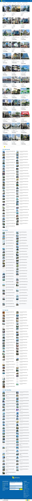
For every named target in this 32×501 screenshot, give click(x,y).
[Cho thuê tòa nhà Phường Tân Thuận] (17, 190)
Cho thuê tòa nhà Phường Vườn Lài (24, 192)
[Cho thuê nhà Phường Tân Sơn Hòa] (17, 329)
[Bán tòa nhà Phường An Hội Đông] (4, 287)
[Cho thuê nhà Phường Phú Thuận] (4, 351)
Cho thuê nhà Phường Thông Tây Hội (10, 372)
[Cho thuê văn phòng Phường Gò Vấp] (17, 450)
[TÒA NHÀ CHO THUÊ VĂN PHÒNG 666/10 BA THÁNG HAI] (25, 102)
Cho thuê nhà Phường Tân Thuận (24, 350)
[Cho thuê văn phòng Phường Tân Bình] (4, 413)
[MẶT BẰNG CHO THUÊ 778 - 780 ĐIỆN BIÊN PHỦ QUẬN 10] (25, 137)
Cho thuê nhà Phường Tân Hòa (9, 325)
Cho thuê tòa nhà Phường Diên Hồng (10, 192)
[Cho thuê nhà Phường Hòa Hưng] (4, 356)
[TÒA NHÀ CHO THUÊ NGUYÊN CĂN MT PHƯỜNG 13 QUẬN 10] (7, 56)
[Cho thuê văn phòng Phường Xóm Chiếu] (17, 441)
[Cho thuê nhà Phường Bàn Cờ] (17, 318)
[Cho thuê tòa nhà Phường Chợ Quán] (17, 182)
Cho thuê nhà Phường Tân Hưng (10, 347)
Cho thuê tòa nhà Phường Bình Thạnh (10, 178)
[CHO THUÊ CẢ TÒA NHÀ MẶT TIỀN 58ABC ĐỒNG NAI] (16, 114)
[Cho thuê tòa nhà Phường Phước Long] (17, 201)
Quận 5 (18, 4)
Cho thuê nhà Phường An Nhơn (9, 369)
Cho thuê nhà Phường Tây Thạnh (10, 375)
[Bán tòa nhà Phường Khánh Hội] (4, 279)
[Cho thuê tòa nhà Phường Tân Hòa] (4, 165)
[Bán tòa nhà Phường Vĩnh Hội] (17, 276)
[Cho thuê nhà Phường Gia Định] (17, 340)
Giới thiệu (4, 2)
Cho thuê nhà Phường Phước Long (24, 361)
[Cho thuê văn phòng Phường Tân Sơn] (17, 413)
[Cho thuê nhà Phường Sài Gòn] (17, 312)
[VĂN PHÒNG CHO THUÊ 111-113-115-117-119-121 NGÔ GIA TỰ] (25, 68)
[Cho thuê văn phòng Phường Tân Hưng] (4, 430)
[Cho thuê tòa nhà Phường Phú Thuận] (4, 190)
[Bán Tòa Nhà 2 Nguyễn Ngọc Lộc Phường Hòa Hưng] (25, 8)
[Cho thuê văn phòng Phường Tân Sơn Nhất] (17, 406)
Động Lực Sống (26, 496)
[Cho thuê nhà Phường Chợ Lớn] (17, 345)
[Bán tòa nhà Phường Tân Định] (17, 235)
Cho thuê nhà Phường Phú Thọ (9, 380)
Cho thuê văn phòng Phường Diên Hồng (10, 435)
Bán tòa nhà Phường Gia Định (23, 259)
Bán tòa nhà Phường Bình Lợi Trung (10, 262)
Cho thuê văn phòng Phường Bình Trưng (11, 403)
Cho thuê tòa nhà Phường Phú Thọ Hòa (10, 217)
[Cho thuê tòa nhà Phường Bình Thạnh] (4, 179)
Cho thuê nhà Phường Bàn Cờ (23, 317)
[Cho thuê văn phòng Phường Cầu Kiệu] (4, 418)
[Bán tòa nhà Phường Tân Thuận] (17, 271)
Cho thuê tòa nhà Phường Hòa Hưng (10, 195)
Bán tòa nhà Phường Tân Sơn (23, 251)
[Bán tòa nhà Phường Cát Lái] (17, 243)
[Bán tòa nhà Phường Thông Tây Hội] (4, 293)
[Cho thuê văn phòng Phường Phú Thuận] (4, 433)
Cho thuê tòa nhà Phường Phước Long (24, 200)
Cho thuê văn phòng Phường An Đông (10, 427)
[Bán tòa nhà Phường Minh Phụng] (4, 304)
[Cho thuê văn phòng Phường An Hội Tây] (17, 447)
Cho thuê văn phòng (24, 2)
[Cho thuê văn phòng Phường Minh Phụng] (4, 469)
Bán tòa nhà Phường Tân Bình (9, 251)
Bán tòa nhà (14, 2)
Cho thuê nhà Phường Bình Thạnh (10, 339)
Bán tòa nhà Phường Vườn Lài (23, 273)
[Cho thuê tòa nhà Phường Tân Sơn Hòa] (17, 168)
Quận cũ (4, 4)
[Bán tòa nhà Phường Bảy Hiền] (4, 249)
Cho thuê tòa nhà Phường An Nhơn (10, 209)
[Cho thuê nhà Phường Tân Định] (17, 315)
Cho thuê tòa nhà (9, 2)
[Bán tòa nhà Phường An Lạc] (17, 304)
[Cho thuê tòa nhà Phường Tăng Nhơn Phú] (4, 204)
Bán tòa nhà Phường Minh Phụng (10, 303)
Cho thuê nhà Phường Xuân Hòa (10, 317)
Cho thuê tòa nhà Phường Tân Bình (10, 170)
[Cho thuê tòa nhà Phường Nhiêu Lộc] (4, 160)
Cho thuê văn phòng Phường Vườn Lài (24, 435)
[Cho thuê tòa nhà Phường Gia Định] (17, 179)
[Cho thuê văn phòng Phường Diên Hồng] (4, 436)
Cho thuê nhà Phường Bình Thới (23, 380)
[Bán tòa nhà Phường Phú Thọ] (4, 301)
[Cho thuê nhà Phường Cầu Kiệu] (4, 337)
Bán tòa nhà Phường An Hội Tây (23, 284)
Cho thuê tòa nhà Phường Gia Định (24, 178)
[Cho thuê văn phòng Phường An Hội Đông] (4, 450)
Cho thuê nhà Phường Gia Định (23, 339)
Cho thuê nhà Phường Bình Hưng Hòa (10, 386)
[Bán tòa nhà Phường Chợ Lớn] (17, 265)
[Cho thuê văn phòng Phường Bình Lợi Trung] (4, 424)
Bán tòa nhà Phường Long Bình (9, 281)
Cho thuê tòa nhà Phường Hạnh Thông (24, 209)
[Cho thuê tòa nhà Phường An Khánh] (17, 160)
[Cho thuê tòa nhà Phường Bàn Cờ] (17, 157)
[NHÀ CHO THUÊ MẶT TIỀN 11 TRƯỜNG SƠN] (25, 114)
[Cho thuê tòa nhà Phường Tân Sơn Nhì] (17, 215)
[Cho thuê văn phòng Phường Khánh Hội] (4, 441)
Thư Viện (25, 481)
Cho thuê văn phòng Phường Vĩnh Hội (24, 438)
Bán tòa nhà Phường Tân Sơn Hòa (24, 248)
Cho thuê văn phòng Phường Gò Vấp (24, 450)
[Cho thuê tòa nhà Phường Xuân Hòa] (4, 157)
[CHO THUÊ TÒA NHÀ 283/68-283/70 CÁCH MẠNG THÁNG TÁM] (16, 102)
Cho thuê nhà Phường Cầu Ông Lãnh (10, 314)
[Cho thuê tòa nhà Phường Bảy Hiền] (4, 168)
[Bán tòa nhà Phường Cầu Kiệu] (4, 257)
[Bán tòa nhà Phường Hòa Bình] (17, 298)
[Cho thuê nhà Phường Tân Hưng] (4, 348)
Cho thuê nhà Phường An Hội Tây (24, 364)
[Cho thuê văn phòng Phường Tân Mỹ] (17, 430)
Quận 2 (10, 4)
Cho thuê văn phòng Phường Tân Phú (24, 456)
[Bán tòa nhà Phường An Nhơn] (4, 290)
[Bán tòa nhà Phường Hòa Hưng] (4, 276)
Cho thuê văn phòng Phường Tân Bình (10, 412)
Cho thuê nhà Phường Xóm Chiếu (24, 358)
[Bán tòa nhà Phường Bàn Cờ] (17, 238)
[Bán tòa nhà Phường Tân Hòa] (4, 246)
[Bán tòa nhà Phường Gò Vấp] (17, 287)
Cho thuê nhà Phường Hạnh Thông (24, 369)
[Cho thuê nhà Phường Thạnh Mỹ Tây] (17, 337)
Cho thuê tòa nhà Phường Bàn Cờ (24, 156)
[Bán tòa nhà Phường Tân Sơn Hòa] (17, 249)
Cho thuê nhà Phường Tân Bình (9, 331)
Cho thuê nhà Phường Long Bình (10, 361)
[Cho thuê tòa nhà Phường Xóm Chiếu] (17, 198)
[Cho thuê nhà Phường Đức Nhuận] (17, 334)
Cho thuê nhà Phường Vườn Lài (23, 353)
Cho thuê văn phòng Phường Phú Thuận (11, 432)
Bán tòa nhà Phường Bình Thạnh (10, 259)
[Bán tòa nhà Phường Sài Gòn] (17, 232)
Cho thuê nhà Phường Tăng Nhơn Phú (10, 364)
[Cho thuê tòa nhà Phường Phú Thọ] (4, 221)
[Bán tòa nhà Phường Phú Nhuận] (4, 254)
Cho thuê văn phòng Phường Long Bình (10, 443)
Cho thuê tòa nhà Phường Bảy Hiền (10, 167)
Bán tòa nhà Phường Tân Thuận (23, 270)
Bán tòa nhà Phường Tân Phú (23, 292)
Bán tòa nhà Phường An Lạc (23, 303)
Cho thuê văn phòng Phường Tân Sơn (24, 412)
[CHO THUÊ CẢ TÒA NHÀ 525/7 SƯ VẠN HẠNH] (25, 56)
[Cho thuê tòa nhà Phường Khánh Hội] (4, 198)
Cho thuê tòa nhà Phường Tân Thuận (24, 189)
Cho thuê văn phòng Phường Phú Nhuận (11, 415)
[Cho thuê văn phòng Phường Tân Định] (17, 395)
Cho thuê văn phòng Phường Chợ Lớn (24, 427)
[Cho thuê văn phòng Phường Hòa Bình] (17, 463)
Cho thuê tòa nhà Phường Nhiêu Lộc (10, 159)
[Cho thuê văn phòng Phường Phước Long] (17, 444)
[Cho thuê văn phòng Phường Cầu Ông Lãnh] (4, 395)
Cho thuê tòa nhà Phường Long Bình (10, 200)
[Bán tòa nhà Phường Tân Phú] (17, 293)
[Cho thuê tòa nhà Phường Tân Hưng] (4, 187)
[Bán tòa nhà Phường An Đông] (4, 265)
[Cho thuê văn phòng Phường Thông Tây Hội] (4, 457)
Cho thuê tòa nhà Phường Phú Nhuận (10, 173)
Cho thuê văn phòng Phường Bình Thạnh (11, 421)
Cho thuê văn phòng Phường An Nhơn (10, 453)
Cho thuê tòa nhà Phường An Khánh (24, 159)
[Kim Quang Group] (16, 477)
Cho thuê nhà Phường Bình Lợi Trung (10, 342)
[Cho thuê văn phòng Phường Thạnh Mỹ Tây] (17, 418)
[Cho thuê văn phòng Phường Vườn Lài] (17, 436)
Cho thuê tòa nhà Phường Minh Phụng (10, 223)
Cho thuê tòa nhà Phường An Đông (10, 184)
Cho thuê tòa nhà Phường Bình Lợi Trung (11, 181)
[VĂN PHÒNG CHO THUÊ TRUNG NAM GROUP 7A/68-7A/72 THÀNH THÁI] (7, 137)
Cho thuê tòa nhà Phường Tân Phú (24, 212)
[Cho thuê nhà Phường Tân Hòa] (4, 326)
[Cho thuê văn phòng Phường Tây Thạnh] (4, 460)
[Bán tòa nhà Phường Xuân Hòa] (4, 238)
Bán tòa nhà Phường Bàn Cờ (23, 237)
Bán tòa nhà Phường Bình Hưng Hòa (10, 306)
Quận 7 (24, 4)
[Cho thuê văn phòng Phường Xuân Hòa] (4, 398)
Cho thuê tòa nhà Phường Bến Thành (10, 151)
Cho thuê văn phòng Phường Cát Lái (24, 403)
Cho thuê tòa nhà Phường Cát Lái (24, 162)
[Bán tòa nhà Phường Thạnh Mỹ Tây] (17, 257)
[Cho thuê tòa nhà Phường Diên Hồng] (4, 193)
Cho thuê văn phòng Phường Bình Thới (24, 466)
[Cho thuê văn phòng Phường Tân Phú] (17, 457)
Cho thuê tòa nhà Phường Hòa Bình (24, 217)
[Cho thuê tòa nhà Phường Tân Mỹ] (17, 187)
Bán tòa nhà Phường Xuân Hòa (9, 237)
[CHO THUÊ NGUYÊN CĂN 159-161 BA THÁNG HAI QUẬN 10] (7, 68)
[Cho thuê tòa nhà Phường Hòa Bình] (17, 218)
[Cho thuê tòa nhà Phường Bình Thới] (17, 221)
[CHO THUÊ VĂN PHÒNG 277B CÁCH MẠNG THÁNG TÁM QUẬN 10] (16, 32)
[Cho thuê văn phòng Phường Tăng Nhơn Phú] (4, 447)
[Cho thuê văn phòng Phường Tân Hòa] (4, 406)
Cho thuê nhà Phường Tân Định (23, 314)
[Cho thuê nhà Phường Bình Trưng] (4, 323)
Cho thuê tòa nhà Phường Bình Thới (24, 220)
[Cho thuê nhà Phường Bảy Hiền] (4, 329)
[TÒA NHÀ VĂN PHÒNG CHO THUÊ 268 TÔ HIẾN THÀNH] (7, 44)
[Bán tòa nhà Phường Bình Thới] (17, 301)
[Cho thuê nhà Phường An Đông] (4, 345)
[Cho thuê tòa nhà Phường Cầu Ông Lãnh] (4, 154)
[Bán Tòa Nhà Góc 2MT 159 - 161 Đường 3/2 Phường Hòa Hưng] (7, 8)
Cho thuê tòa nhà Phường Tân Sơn (24, 170)
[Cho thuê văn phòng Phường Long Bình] (4, 444)
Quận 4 (15, 4)
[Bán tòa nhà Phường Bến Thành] (4, 232)
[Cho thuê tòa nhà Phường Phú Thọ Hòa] (4, 218)
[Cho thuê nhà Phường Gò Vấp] (17, 367)
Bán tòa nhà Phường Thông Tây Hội (10, 292)
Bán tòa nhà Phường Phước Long (24, 281)
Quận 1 (7, 4)
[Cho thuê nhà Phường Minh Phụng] (4, 384)
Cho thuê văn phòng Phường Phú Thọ (10, 466)
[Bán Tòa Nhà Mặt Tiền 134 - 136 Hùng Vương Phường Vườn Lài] (7, 20)
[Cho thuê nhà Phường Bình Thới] (17, 381)
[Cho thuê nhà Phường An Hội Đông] (4, 367)
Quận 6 (21, 4)
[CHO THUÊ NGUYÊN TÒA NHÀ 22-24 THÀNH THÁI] (16, 137)
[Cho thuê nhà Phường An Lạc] (17, 384)
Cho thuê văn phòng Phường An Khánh (24, 400)
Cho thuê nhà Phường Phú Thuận (10, 350)
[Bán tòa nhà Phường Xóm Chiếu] (17, 279)
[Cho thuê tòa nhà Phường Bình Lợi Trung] (4, 182)
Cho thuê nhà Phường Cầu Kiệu (9, 336)
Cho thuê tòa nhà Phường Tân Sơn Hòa (24, 167)
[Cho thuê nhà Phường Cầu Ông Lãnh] (4, 315)
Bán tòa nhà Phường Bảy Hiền (9, 248)
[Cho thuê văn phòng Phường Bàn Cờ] (17, 398)
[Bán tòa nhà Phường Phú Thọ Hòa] (4, 298)
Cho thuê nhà (19, 2)
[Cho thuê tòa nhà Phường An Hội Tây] (17, 204)
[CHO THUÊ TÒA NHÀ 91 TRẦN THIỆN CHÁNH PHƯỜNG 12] (7, 102)
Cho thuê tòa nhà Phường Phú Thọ (10, 220)
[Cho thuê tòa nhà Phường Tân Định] (17, 154)
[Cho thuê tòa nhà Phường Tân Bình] (4, 171)
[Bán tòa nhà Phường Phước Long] (17, 282)
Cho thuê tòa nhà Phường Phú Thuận (10, 189)
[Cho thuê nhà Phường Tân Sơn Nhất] (17, 326)
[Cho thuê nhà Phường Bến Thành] (4, 312)
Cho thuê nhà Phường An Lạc (23, 383)
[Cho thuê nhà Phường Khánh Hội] (4, 359)
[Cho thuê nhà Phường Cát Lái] (17, 323)
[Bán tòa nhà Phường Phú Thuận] (4, 271)
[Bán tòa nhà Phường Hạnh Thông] (17, 290)
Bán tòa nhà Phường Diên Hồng (10, 273)
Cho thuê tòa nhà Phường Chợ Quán (24, 181)
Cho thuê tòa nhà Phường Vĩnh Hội (24, 195)
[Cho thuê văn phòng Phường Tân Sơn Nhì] (17, 460)
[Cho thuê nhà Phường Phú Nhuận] (4, 334)
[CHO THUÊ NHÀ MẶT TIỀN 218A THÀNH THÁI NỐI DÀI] (7, 79)
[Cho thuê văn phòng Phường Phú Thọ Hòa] (4, 463)
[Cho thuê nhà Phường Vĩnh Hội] (17, 356)
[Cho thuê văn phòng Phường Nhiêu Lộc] (4, 401)
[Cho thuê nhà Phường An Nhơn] (4, 370)
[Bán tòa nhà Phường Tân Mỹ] (17, 268)
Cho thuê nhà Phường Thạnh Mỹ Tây (24, 336)
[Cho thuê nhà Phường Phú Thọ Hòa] (4, 378)
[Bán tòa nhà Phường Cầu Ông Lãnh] (4, 235)
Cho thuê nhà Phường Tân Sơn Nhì (24, 375)
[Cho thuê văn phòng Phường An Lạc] (17, 469)
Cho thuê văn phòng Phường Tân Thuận (24, 432)
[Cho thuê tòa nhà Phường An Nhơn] (4, 210)
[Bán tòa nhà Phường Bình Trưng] (4, 243)
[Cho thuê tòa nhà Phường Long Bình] (4, 201)
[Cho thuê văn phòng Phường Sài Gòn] (17, 392)
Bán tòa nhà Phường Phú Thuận (10, 270)
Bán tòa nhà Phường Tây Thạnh (10, 295)
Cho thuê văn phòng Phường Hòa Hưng (10, 438)
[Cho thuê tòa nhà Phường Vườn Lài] (17, 193)
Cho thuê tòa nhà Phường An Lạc (24, 223)
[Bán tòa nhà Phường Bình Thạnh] (4, 260)
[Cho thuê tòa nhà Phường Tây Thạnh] (4, 215)
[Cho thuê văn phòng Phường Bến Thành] (4, 392)
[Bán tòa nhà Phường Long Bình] (4, 282)
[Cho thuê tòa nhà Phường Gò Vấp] (17, 207)
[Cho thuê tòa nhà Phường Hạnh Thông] (17, 210)
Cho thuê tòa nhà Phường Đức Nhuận (24, 173)
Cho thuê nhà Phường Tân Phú (23, 372)
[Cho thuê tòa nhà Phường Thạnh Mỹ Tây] (17, 176)
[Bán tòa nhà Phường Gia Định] (17, 260)
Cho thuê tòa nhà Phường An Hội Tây (24, 203)
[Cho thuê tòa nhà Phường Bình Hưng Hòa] (4, 226)
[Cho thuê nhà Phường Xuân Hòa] (4, 318)
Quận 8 (26, 4)
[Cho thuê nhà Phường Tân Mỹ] (17, 348)
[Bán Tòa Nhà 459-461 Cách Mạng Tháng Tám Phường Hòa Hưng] (16, 8)
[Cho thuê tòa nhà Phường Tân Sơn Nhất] (17, 165)
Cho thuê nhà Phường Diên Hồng (10, 353)
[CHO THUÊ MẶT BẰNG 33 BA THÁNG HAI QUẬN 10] (16, 79)
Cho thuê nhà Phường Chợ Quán (23, 342)
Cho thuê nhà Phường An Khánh (23, 320)
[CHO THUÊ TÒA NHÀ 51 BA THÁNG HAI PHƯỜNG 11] (25, 79)
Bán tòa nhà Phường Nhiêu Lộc (9, 240)
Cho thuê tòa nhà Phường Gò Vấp (24, 206)
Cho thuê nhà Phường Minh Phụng (10, 383)
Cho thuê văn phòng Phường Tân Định (24, 394)
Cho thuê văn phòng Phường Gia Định (24, 421)
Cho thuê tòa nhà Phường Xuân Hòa (10, 156)
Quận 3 (12, 4)
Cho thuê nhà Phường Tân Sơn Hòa (24, 328)
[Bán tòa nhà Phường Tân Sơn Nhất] (17, 246)
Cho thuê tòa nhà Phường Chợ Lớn (24, 184)
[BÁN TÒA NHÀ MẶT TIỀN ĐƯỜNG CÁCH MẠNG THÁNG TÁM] (25, 20)
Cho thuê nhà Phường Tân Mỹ (23, 347)
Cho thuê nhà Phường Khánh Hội (10, 358)
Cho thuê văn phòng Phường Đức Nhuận (24, 415)
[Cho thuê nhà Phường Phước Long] (17, 362)
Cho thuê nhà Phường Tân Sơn (23, 331)
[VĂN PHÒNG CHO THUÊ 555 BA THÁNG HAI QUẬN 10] (7, 114)
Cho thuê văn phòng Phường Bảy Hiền (10, 409)
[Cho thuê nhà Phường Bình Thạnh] (4, 340)
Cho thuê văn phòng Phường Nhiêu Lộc (10, 400)
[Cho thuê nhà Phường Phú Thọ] (4, 381)
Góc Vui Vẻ (25, 497)
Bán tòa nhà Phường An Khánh (23, 240)
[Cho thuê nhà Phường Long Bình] (4, 362)
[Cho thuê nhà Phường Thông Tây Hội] (4, 373)
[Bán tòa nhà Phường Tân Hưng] (4, 268)
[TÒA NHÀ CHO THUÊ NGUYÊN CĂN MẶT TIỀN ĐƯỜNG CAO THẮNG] (25, 44)
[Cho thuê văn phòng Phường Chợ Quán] (17, 424)
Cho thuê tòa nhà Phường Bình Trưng (10, 162)
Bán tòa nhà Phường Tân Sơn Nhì (24, 295)
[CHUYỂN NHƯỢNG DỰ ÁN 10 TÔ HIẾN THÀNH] (7, 32)
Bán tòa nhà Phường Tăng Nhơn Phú (10, 284)
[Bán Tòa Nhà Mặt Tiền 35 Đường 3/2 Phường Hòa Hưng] (16, 20)
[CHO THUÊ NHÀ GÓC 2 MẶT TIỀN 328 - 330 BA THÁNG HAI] (16, 56)
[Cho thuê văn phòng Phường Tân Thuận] (17, 433)
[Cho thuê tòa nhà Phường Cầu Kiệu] (4, 176)
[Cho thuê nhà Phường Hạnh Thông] (17, 370)
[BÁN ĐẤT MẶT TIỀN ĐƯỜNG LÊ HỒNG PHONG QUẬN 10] (16, 44)
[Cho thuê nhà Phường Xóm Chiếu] (17, 359)
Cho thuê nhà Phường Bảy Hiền (9, 328)
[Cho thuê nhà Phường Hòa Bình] (17, 378)
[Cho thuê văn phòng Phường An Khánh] (17, 401)
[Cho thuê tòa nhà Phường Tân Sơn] (17, 171)
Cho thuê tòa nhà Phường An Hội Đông (10, 206)
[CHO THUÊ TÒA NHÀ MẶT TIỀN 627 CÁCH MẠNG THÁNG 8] (16, 68)
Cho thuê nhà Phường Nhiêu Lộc (10, 320)
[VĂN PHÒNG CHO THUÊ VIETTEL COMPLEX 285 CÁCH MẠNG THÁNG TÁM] (25, 32)
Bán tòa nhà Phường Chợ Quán (23, 262)
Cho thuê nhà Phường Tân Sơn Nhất (24, 325)
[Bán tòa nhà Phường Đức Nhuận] (17, 254)
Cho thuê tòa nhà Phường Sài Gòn (24, 151)
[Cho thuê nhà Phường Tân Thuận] (17, 351)
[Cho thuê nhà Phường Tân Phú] (17, 373)
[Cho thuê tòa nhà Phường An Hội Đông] (4, 207)
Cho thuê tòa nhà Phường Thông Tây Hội (11, 212)
